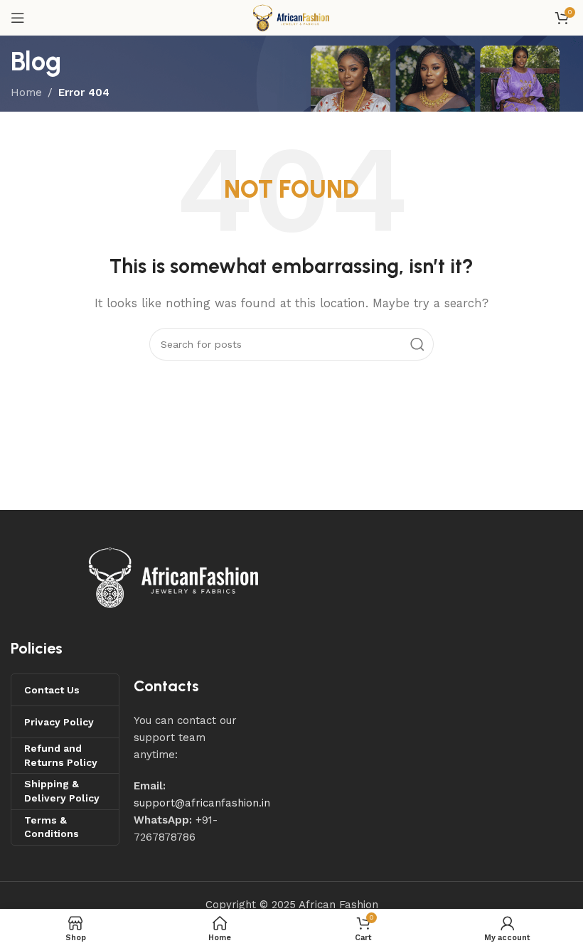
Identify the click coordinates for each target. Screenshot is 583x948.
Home (26, 92)
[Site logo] (291, 17)
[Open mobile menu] (18, 18)
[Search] (417, 344)
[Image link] (174, 576)
